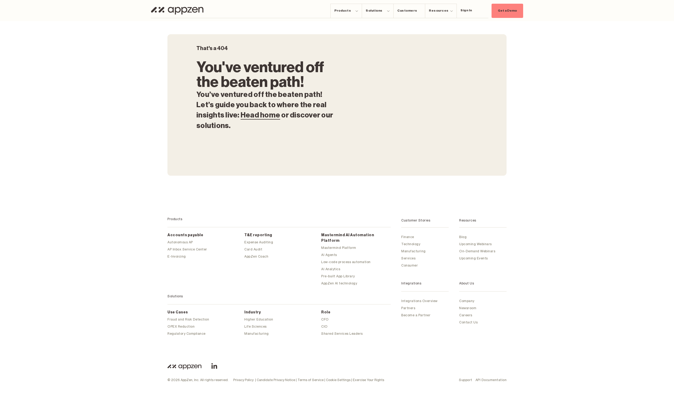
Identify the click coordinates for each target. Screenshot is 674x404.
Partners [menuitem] (408, 308)
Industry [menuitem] (252, 312)
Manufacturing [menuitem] (256, 334)
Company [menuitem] (466, 301)
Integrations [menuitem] (411, 283)
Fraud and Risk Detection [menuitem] (188, 319)
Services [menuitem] (408, 258)
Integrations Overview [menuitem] (419, 301)
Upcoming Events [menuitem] (473, 258)
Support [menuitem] (465, 380)
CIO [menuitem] (324, 326)
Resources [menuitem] (467, 220)
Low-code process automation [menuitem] (346, 262)
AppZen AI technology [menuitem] (339, 283)
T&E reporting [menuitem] (258, 235)
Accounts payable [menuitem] (185, 235)
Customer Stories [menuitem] (415, 220)
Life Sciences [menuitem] (255, 326)
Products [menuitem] (174, 219)
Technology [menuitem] (410, 244)
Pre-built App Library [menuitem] (338, 276)
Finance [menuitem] (407, 237)
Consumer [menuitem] (409, 265)
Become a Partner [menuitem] (415, 315)
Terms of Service (311, 380)
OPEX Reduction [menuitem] (181, 326)
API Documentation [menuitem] (491, 380)
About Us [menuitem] (466, 283)
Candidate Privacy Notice (276, 380)
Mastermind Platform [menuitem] (338, 248)
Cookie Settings (338, 380)
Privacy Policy (243, 380)
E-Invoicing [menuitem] (176, 256)
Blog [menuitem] (463, 237)
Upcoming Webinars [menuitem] (475, 244)
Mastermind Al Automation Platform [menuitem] (347, 238)
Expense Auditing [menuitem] (258, 242)
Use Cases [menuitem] (177, 312)
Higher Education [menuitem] (258, 319)
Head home (260, 115)
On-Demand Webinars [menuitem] (477, 251)
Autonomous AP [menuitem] (180, 242)
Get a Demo (507, 10)
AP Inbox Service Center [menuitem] (187, 249)
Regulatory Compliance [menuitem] (186, 334)
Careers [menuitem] (465, 315)
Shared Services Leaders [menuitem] (342, 334)
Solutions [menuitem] (175, 296)
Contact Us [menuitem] (468, 322)
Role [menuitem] (325, 312)
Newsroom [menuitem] (467, 308)
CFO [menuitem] (325, 319)
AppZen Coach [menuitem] (256, 256)
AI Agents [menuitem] (329, 255)
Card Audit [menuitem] (253, 249)
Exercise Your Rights (368, 380)
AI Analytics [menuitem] (330, 269)
